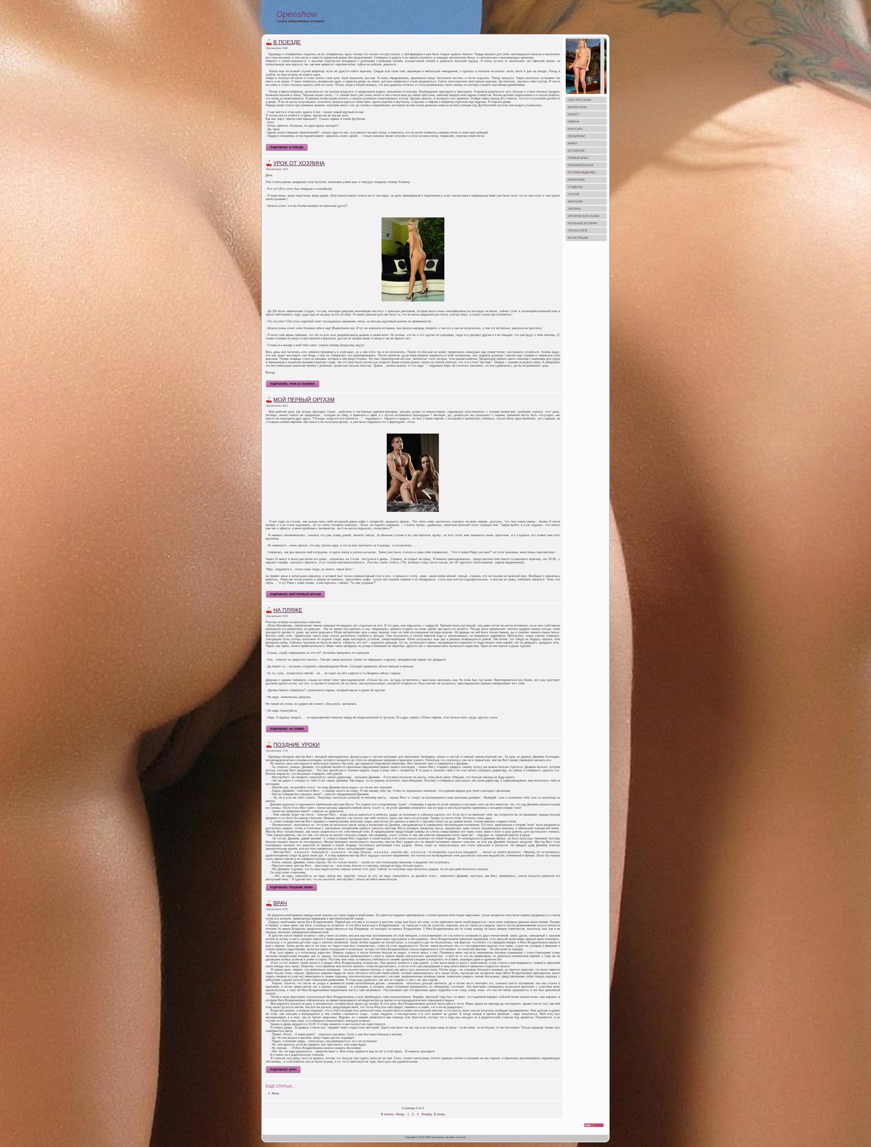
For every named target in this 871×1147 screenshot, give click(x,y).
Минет (572, 143)
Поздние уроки (296, 745)
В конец (439, 1114)
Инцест (573, 114)
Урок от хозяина (299, 163)
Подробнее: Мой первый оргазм (295, 594)
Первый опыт (578, 158)
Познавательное (581, 165)
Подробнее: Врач (283, 1069)
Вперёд (427, 1114)
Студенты (575, 187)
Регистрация (578, 237)
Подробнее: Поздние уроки (291, 887)
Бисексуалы (577, 107)
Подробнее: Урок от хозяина (292, 383)
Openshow (296, 14)
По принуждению (581, 172)
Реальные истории (582, 223)
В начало (387, 1114)
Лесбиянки (576, 136)
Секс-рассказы (579, 99)
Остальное (576, 150)
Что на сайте (577, 230)
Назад (400, 1114)
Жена (275, 1093)
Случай (573, 194)
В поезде (287, 42)
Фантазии (575, 201)
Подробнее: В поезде (286, 147)
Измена (573, 121)
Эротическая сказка (583, 216)
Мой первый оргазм (304, 400)
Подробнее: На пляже (287, 728)
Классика (575, 129)
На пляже (287, 610)
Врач (280, 903)
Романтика (576, 179)
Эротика (574, 208)
